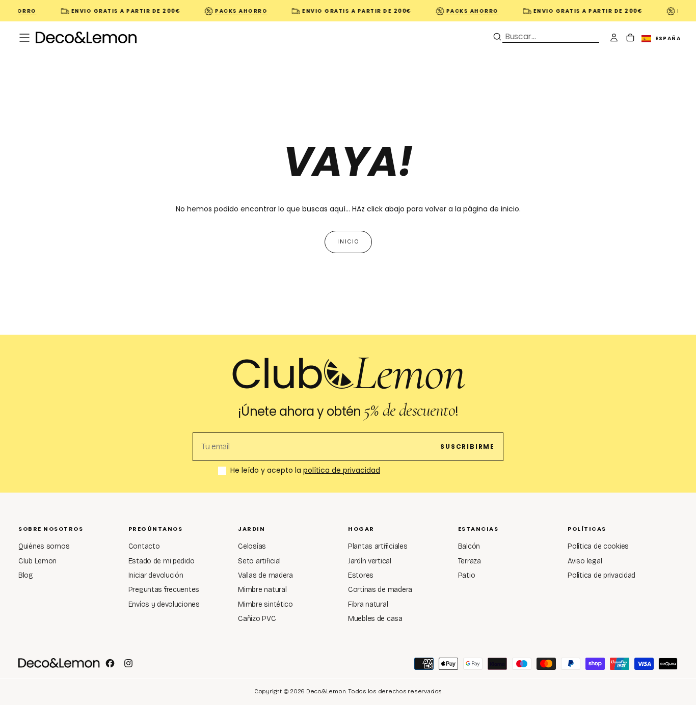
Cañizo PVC (257, 618)
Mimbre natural (262, 589)
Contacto (144, 546)
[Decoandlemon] (59, 663)
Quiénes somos (43, 546)
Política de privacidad (601, 575)
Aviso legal (585, 561)
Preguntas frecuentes (163, 589)
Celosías (252, 546)
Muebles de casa (375, 618)
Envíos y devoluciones (164, 604)
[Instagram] (128, 663)
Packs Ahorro (237, 11)
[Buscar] (497, 37)
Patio (466, 575)
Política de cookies (598, 546)
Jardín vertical (369, 561)
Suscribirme (467, 446)
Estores (360, 575)
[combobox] (550, 36)
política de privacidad (341, 470)
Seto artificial (259, 561)
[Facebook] (110, 663)
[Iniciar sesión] (614, 39)
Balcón (469, 546)
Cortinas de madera (380, 589)
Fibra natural (368, 604)
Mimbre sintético (265, 604)
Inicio (348, 242)
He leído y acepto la (305, 470)
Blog (25, 575)
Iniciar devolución (155, 575)
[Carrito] (630, 39)
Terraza (469, 561)
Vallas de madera (265, 575)
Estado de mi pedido (161, 561)
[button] (24, 38)
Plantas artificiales (377, 546)
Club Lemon (37, 561)
